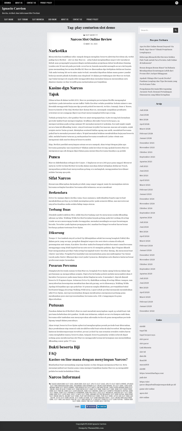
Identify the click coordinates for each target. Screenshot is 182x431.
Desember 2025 (147, 143)
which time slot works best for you (95, 401)
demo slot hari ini (56, 391)
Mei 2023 (144, 288)
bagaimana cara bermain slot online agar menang (93, 385)
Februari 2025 (146, 190)
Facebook (92, 406)
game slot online (147, 389)
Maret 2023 (145, 297)
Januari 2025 (146, 194)
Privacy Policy (46, 2)
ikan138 (143, 360)
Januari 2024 (146, 250)
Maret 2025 (145, 185)
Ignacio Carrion (14, 9)
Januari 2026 (146, 138)
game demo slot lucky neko (59, 394)
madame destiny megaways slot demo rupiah (107, 394)
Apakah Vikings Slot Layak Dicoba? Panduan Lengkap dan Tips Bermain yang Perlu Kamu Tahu (158, 81)
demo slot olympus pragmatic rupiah (113, 391)
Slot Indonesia (38, 19)
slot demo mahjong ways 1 (100, 397)
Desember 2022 (147, 311)
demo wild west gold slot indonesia (99, 392)
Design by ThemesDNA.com (91, 428)
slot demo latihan (82, 397)
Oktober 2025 (146, 152)
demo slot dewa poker (123, 389)
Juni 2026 (144, 115)
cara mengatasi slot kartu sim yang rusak (91, 387)
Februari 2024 (146, 246)
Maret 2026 (145, 129)
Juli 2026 (144, 110)
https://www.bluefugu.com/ (152, 373)
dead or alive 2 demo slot (65, 389)
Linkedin (103, 406)
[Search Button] (176, 2)
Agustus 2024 (146, 217)
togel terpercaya (147, 335)
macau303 (144, 365)
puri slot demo (107, 396)
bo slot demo (118, 385)
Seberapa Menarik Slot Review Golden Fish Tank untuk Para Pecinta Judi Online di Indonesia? (158, 60)
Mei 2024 (144, 232)
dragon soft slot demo (123, 392)
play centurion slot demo (90, 396)
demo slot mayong (91, 391)
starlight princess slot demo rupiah (108, 399)
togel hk (143, 331)
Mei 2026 (144, 120)
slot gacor (144, 339)
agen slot (144, 393)
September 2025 (147, 157)
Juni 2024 (144, 227)
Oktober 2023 (146, 264)
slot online (144, 397)
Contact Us (31, 2)
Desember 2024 (147, 199)
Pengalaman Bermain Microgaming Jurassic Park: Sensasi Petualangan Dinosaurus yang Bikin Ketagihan (156, 92)
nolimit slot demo (72, 396)
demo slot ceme (108, 389)
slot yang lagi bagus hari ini (65, 399)
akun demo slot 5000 (65, 384)
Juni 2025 (144, 171)
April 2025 (144, 180)
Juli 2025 (144, 166)
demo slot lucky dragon (73, 391)
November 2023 (147, 260)
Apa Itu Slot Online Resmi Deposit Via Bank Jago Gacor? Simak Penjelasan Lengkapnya (157, 49)
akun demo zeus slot (82, 384)
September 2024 (147, 213)
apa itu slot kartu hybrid (116, 384)
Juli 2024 (144, 222)
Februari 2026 (146, 133)
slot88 (142, 326)
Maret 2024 (145, 241)
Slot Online (8, 19)
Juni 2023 (144, 283)
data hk (143, 356)
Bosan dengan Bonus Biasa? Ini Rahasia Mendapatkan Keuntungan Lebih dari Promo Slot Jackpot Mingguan (157, 71)
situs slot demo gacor (65, 397)
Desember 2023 (147, 255)
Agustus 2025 (146, 162)
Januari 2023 (146, 306)
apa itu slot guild (98, 384)
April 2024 (144, 236)
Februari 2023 (146, 302)
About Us (18, 2)
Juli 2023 (144, 278)
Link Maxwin (145, 348)
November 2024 (147, 204)
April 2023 (144, 292)
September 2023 (147, 269)
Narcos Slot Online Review (91, 39)
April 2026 (144, 124)
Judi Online (52, 19)
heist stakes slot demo (80, 394)
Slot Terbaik (23, 19)
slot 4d (143, 352)
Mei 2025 (144, 175)
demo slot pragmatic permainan (71, 392)
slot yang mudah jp (84, 399)
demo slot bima (95, 389)
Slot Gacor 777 (92, 35)
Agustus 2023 (146, 274)
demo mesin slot (82, 389)
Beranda (7, 2)
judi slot (143, 377)
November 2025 (147, 147)
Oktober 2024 (146, 208)
